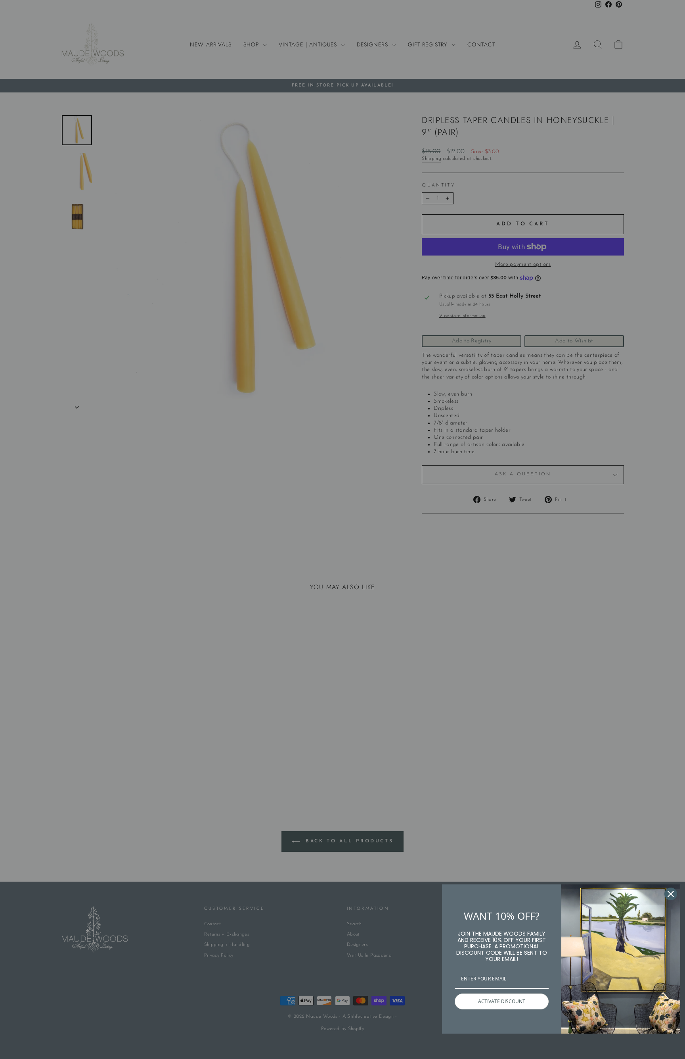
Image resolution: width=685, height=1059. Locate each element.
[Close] (670, 893)
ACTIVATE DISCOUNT (501, 1001)
